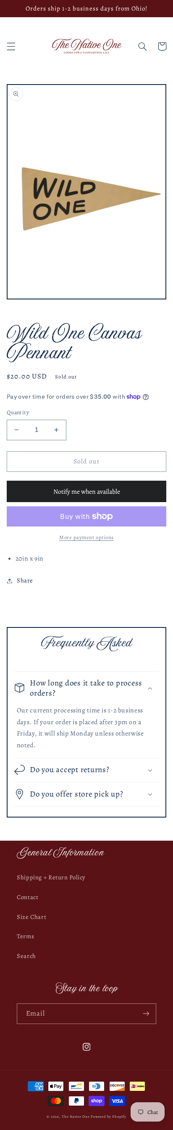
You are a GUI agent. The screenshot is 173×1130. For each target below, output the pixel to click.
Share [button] (25, 580)
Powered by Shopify (108, 1116)
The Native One (76, 1116)
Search (26, 956)
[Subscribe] (146, 1013)
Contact (27, 897)
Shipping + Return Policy (51, 877)
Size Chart (31, 917)
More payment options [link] (86, 537)
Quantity (18, 412)
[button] (11, 46)
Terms (25, 936)
